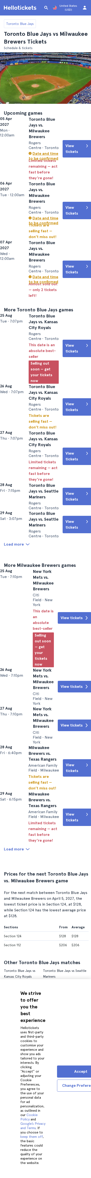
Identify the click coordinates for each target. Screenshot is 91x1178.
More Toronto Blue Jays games (38, 333)
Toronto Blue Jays (20, 24)
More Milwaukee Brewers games (40, 627)
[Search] (46, 7)
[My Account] (84, 7)
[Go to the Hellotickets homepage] (21, 7)
